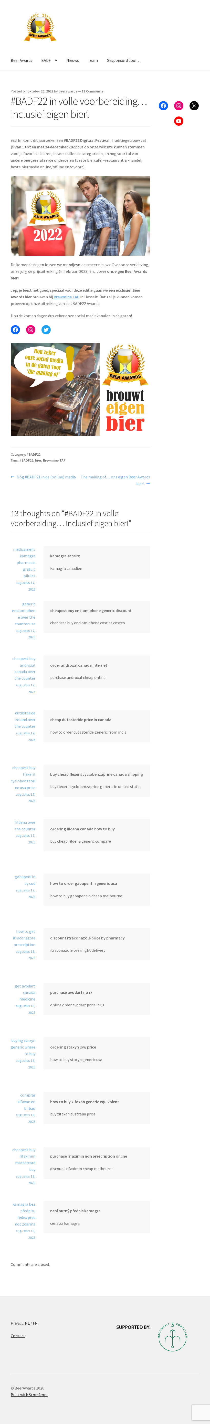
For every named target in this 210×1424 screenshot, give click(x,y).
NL (27, 1323)
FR (35, 1323)
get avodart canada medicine (25, 992)
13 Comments (92, 91)
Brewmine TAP (66, 296)
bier (38, 460)
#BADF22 (33, 454)
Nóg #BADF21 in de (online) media (46, 477)
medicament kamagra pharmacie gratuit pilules (24, 562)
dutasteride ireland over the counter (25, 719)
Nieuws (72, 60)
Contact (18, 1335)
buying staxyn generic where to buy (23, 1047)
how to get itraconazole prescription (24, 938)
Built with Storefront (29, 1394)
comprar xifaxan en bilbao (26, 1101)
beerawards (68, 91)
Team (93, 60)
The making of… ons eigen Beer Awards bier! (115, 480)
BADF (46, 60)
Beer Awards (21, 60)
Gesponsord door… (124, 60)
